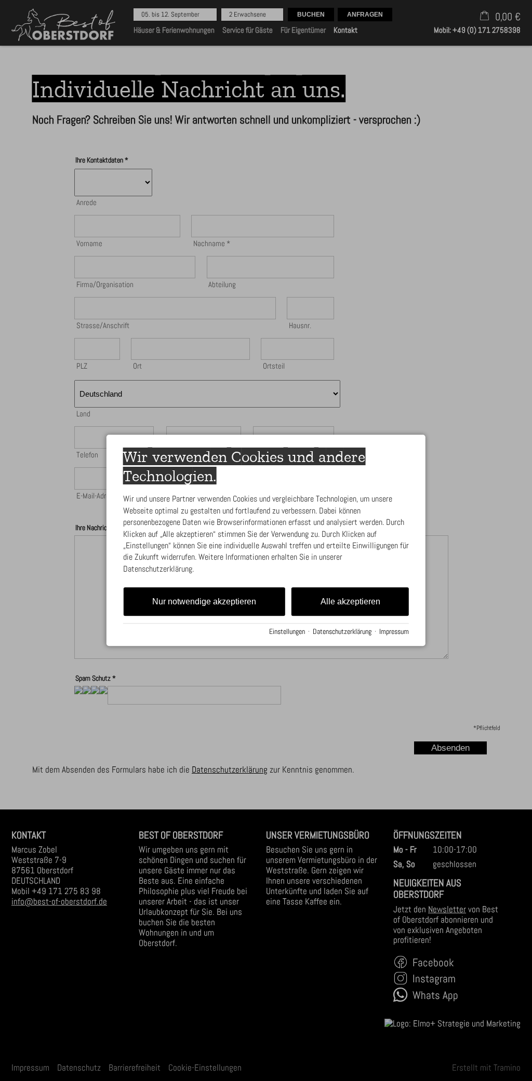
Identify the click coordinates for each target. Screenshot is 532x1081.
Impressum (394, 631)
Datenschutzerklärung (342, 631)
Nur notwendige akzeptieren (204, 601)
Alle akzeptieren (350, 601)
